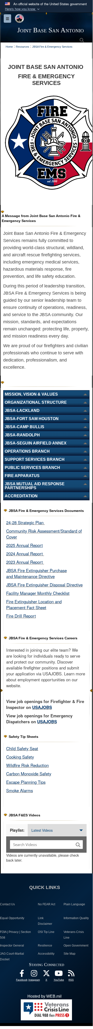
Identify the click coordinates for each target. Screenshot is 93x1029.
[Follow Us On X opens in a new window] (46, 974)
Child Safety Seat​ (22, 748)
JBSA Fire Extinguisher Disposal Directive (44, 585)
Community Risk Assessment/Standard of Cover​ (44, 534)
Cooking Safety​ (20, 757)
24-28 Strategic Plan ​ (25, 522)
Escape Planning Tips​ (26, 782)
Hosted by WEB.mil (44, 996)
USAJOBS (42, 707)
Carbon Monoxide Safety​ (28, 774)
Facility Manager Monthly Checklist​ (38, 593)
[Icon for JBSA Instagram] (34, 974)
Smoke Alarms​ (19, 790)
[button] (23, 9)
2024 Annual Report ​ (25, 554)
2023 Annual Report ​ (25, 562)
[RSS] (71, 974)
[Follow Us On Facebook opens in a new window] (22, 974)
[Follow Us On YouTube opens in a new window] (59, 974)
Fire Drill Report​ (21, 616)
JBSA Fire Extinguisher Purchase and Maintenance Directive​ (36, 573)
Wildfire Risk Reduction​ (27, 765)
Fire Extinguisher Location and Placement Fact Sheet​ (34, 604)
